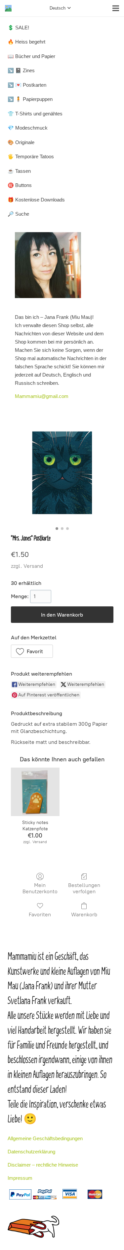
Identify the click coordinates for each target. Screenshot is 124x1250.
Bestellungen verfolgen (84, 888)
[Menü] (115, 8)
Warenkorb (84, 914)
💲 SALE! (18, 27)
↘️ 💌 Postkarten (27, 85)
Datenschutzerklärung (31, 1151)
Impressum (20, 1178)
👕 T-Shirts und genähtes (35, 113)
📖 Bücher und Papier (31, 56)
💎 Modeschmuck (28, 128)
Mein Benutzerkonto (40, 888)
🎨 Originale (21, 142)
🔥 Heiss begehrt (26, 42)
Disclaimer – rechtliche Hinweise (43, 1165)
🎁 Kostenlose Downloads (36, 199)
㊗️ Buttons (20, 185)
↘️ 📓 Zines (21, 70)
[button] (32, 651)
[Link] (8, 8)
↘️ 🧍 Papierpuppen (30, 99)
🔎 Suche (18, 214)
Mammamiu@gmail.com (41, 396)
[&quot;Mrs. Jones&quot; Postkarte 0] (62, 473)
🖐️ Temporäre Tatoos (31, 156)
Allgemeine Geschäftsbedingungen (45, 1138)
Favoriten (40, 914)
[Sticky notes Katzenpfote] (35, 792)
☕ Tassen (19, 171)
